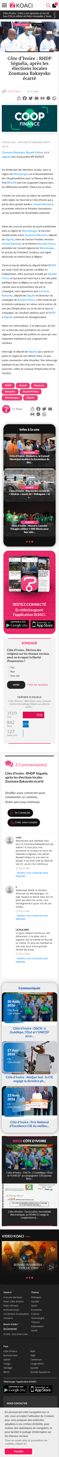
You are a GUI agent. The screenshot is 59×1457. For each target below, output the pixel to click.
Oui (12, 667)
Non (12, 671)
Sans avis (15, 675)
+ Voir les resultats (37, 684)
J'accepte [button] (18, 1451)
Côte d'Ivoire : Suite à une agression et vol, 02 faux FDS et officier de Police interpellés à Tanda (27, 15)
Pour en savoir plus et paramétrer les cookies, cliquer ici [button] (26, 1442)
